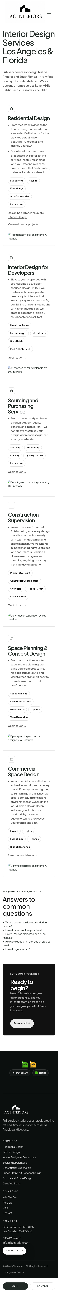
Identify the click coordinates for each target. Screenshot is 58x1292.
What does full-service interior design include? (25, 924)
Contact (7, 1213)
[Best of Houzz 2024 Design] (25, 1064)
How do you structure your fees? (23, 930)
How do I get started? (17, 949)
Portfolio (8, 1202)
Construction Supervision (17, 1167)
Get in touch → (17, 357)
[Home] (25, 12)
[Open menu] (49, 12)
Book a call (20, 1023)
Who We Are (9, 1197)
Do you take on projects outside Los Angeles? (24, 935)
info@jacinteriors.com (16, 1242)
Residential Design (13, 1146)
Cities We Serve (11, 1183)
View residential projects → (25, 224)
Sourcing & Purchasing (15, 1162)
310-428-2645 (12, 1238)
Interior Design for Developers (19, 1157)
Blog (5, 1207)
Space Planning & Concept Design (22, 1173)
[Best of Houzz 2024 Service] (33, 1064)
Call (15, 1286)
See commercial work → (22, 855)
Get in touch (14, 1250)
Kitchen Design (17, 217)
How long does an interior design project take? (26, 943)
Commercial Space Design (17, 1178)
